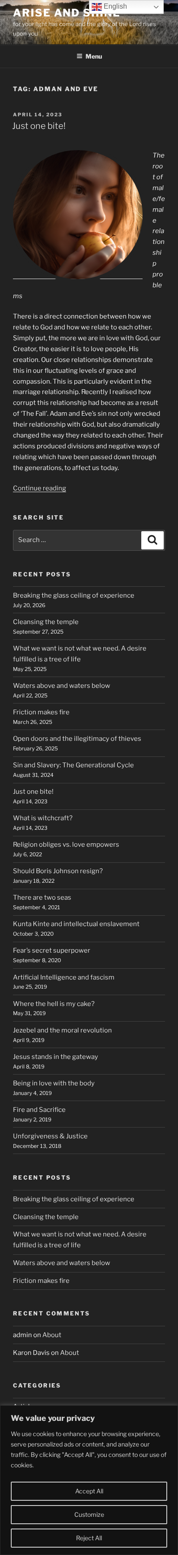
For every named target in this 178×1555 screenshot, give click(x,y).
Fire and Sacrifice (39, 1110)
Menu (94, 56)
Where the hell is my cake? (54, 1004)
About (51, 1335)
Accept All (89, 1491)
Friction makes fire (41, 712)
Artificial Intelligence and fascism (63, 977)
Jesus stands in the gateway (55, 1057)
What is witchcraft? (43, 818)
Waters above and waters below (61, 686)
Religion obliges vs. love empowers (66, 844)
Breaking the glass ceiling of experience (73, 595)
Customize (89, 1514)
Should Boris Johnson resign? (58, 871)
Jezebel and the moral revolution (62, 1030)
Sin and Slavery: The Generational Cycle (73, 765)
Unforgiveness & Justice (50, 1136)
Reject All (89, 1538)
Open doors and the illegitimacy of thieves (77, 739)
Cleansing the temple (46, 622)
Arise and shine (67, 13)
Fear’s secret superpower (51, 950)
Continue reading (39, 488)
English (114, 6)
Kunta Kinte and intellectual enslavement (76, 924)
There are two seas (42, 897)
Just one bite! (39, 126)
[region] (89, 1480)
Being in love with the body (54, 1083)
